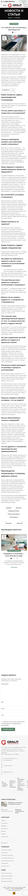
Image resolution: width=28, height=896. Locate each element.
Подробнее (14, 567)
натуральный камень (14, 514)
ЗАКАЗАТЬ (23, 1)
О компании (4, 823)
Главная (10, 17)
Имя (2, 702)
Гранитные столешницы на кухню (19, 811)
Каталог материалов (6, 873)
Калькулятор (4, 828)
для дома (8, 507)
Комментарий (5, 684)
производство (14, 517)
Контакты (3, 833)
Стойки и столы (5, 866)
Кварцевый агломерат (6, 881)
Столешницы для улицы (7, 860)
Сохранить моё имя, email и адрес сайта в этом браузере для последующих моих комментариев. (13, 723)
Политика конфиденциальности (14, 890)
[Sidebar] (2, 271)
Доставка (3, 831)
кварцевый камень (13, 511)
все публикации (14, 522)
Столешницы (17, 17)
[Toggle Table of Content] (12, 90)
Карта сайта (4, 842)
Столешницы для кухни (7, 855)
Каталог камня (5, 836)
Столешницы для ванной (7, 858)
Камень (10, 550)
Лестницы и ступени (6, 850)
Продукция (4, 825)
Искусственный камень (7, 876)
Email (3, 708)
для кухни (19, 507)
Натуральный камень (6, 878)
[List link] (14, 765)
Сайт (2, 715)
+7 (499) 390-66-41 (9, 1)
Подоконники (4, 863)
